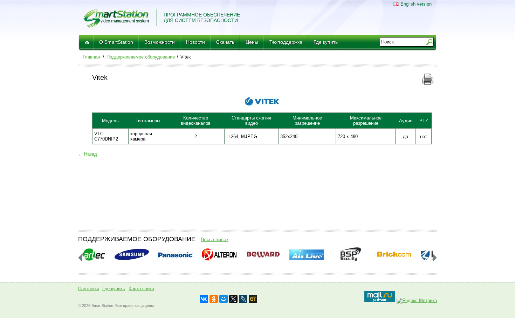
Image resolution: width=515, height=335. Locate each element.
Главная (91, 57)
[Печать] (427, 83)
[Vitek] (262, 104)
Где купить (326, 42)
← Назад (87, 154)
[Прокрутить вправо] (80, 257)
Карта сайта (141, 288)
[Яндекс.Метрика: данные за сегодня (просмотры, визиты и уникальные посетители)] (417, 300)
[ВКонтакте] (204, 299)
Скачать (225, 42)
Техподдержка (285, 42)
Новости (195, 42)
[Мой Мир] (223, 299)
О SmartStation (116, 42)
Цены (252, 42)
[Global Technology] (253, 299)
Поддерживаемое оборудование (141, 57)
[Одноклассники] (214, 299)
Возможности (159, 42)
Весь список (214, 239)
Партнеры (88, 288)
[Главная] (86, 42)
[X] (233, 299)
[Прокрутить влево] (435, 257)
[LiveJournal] (243, 299)
